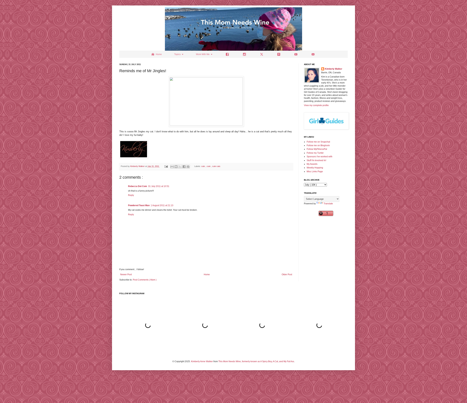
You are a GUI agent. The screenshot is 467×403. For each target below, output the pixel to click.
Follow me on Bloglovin (318, 145)
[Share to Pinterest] (188, 166)
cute (209, 166)
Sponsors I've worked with (319, 156)
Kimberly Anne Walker (202, 361)
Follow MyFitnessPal (317, 149)
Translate (328, 203)
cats (203, 166)
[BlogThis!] (176, 166)
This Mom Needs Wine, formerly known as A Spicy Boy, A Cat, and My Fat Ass (256, 361)
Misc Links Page (315, 171)
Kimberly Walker (333, 69)
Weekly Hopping (315, 167)
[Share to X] (180, 166)
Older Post (287, 274)
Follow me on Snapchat (318, 142)
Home (207, 274)
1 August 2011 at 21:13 (162, 205)
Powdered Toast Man (139, 205)
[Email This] (172, 166)
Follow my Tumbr (315, 153)
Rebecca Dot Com (137, 186)
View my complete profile (316, 105)
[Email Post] (166, 166)
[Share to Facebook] (184, 166)
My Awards (312, 164)
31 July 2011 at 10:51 (158, 186)
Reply (131, 195)
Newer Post (126, 274)
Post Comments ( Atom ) (145, 280)
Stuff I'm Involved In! (316, 160)
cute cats (216, 166)
